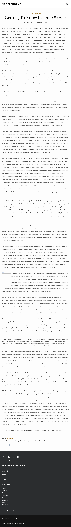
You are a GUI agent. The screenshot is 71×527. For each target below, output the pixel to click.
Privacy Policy (6, 523)
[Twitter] (7, 510)
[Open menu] (63, 4)
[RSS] (13, 510)
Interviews (5, 495)
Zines (3, 502)
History (4, 474)
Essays (4, 493)
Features (4, 488)
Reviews (4, 490)
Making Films (6, 445)
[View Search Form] (67, 4)
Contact (4, 479)
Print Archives (6, 505)
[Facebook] (3, 510)
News (3, 497)
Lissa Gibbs (29, 22)
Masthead (4, 477)
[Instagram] (10, 510)
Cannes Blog (5, 500)
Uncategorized (35, 14)
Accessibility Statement (17, 523)
